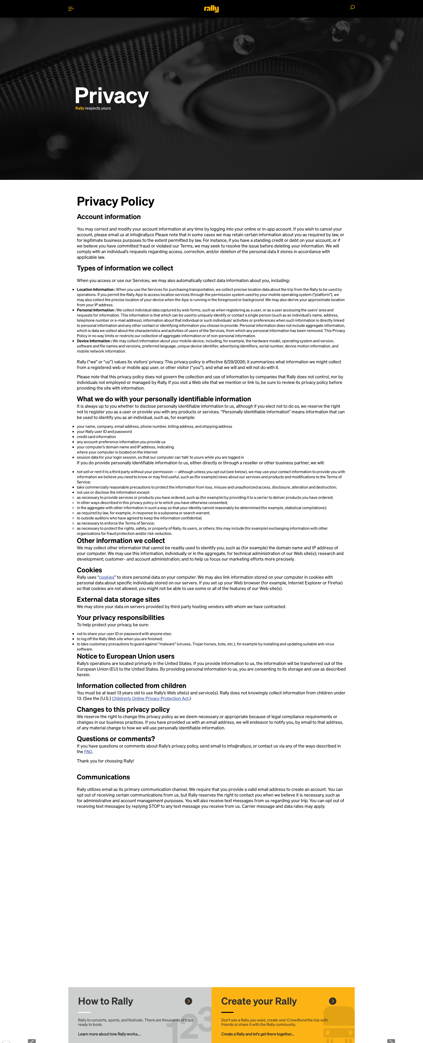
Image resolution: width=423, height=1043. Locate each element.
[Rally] (211, 8)
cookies (106, 577)
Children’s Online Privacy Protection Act (150, 698)
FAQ (88, 751)
